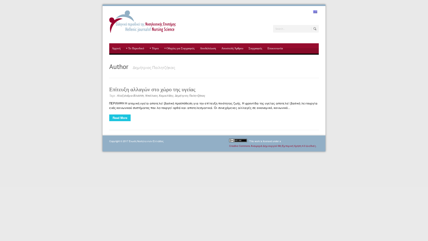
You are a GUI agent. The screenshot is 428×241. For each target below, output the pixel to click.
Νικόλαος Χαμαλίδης (159, 95)
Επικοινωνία (275, 48)
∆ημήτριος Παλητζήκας (190, 95)
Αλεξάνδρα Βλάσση (130, 95)
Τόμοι (154, 48)
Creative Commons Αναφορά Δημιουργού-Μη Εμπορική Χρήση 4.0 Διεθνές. (273, 146)
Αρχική (116, 48)
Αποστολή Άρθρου (232, 48)
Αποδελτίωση (208, 48)
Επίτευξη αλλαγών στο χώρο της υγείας (152, 89)
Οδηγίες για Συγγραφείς (179, 48)
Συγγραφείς (255, 48)
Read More (120, 118)
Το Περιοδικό (135, 48)
